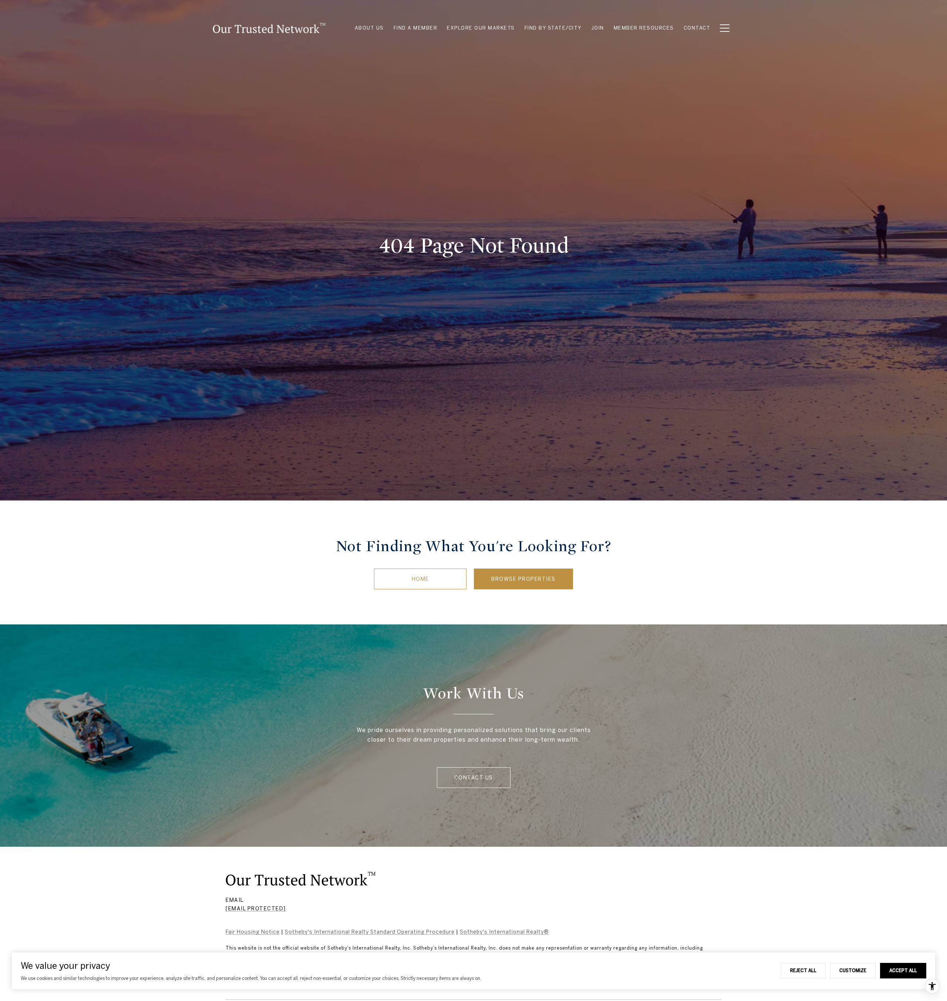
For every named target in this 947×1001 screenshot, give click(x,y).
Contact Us (473, 778)
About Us (369, 28)
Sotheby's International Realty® (504, 932)
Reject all (803, 970)
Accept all (903, 970)
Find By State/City (553, 28)
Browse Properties (523, 579)
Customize (852, 970)
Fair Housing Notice (253, 932)
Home (420, 579)
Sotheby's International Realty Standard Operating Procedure (370, 932)
